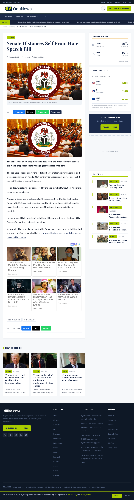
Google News (127, 2)
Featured (56, 457)
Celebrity (56, 425)
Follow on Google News (120, 8)
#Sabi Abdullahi (29, 320)
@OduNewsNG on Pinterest (97, 487)
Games (55, 466)
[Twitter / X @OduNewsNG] (5, 435)
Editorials (56, 434)
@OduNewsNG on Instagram (53, 487)
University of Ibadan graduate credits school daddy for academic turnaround (26, 22)
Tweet (31, 112)
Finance (56, 461)
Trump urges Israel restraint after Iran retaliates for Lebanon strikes (15, 379)
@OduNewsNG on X (18, 487)
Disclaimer (111, 438)
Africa (55, 415)
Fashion (56, 452)
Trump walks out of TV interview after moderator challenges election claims (43, 380)
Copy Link (56, 112)
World (8, 371)
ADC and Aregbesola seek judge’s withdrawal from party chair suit (81, 22)
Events (55, 448)
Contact (109, 2)
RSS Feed (111, 443)
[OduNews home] (26, 411)
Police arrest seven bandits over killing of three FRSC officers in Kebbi (92, 459)
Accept (116, 496)
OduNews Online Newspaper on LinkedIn (75, 487)
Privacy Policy (113, 429)
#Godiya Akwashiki (14, 320)
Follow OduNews (110, 127)
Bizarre (55, 420)
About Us (111, 415)
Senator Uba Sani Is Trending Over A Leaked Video (117, 187)
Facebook (19, 112)
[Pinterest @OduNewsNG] (26, 435)
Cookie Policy (113, 434)
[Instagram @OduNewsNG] (16, 435)
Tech (46, 17)
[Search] (103, 8)
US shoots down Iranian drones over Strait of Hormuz (72, 378)
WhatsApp (43, 112)
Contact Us (112, 420)
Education (57, 438)
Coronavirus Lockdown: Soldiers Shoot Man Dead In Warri (118, 231)
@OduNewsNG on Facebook (34, 487)
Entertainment (33, 17)
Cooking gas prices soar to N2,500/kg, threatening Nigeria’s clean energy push (90, 439)
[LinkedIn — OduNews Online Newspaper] (21, 435)
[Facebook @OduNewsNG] (10, 435)
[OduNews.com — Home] (18, 8)
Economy (8, 17)
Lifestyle (56, 475)
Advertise (117, 2)
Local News (114, 181)
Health (55, 470)
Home (5, 27)
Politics (19, 17)
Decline (127, 496)
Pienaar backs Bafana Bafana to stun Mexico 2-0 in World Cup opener (92, 427)
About (103, 2)
